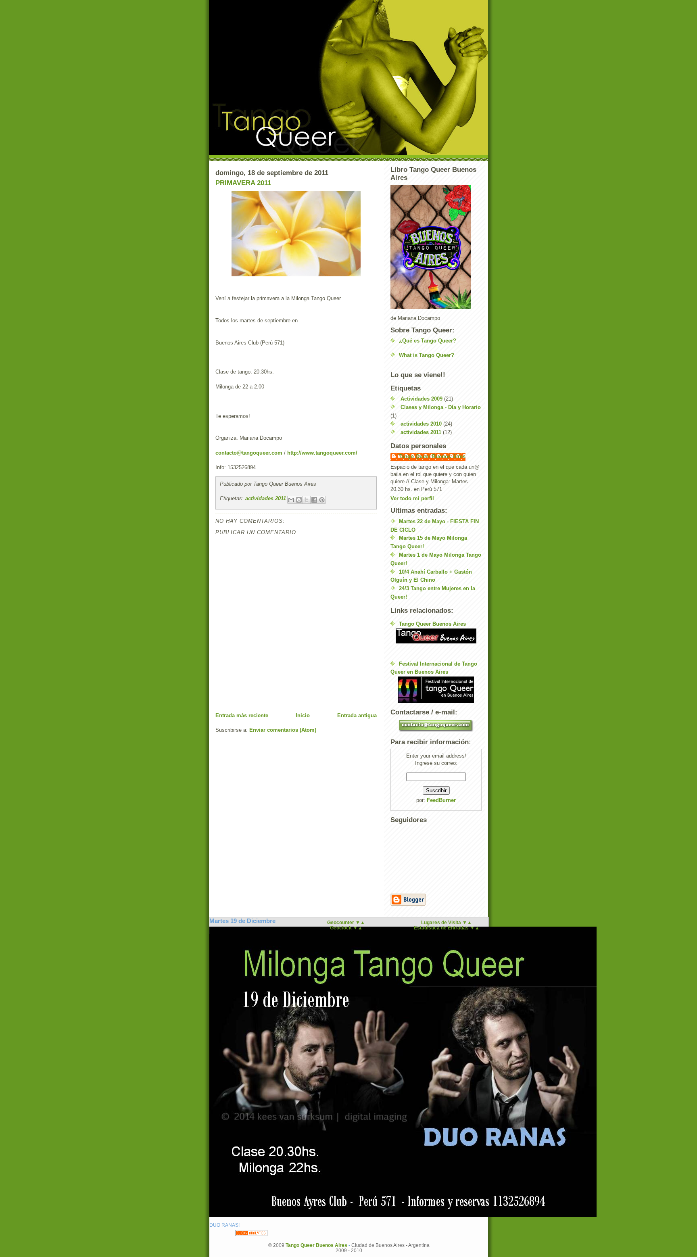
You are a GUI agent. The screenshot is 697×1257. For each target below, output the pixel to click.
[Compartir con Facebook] (314, 500)
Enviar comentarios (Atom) (282, 730)
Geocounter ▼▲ (346, 922)
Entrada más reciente (241, 715)
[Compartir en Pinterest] (322, 500)
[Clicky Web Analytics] (251, 1233)
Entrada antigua (357, 715)
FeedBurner (441, 800)
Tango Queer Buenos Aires (432, 456)
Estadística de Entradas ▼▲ (447, 927)
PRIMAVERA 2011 (243, 183)
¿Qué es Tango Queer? (427, 341)
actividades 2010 (421, 424)
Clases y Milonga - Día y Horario (441, 407)
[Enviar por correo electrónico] (291, 500)
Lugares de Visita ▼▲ (446, 922)
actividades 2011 (265, 498)
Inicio (303, 715)
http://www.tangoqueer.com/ (322, 453)
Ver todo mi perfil (412, 498)
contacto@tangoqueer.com (248, 453)
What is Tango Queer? (426, 355)
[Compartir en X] (307, 500)
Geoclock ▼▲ (346, 927)
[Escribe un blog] (299, 500)
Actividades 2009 (421, 399)
